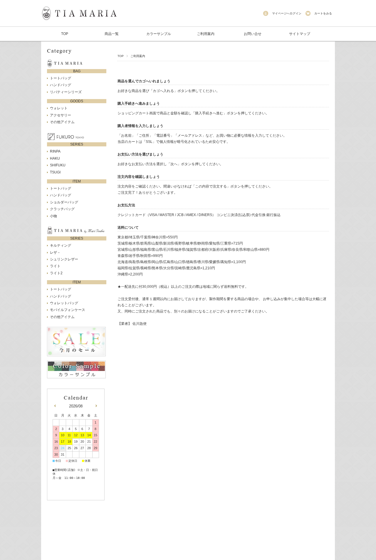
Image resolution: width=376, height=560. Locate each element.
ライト (55, 266)
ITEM (77, 181)
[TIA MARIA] (79, 23)
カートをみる (323, 13)
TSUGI (55, 172)
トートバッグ (60, 78)
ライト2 (56, 273)
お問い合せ (252, 34)
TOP (64, 34)
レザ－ (55, 252)
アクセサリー (60, 115)
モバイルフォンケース (67, 310)
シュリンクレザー (64, 259)
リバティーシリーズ (66, 92)
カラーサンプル (158, 34)
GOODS (76, 101)
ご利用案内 (205, 34)
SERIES (76, 144)
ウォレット (59, 108)
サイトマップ (299, 34)
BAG (76, 71)
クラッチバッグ (62, 209)
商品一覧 (112, 34)
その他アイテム (62, 122)
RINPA (55, 151)
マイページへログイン (286, 13)
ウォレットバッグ (64, 303)
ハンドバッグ (60, 85)
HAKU (55, 158)
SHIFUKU (58, 165)
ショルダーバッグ (64, 202)
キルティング (60, 245)
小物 (53, 216)
